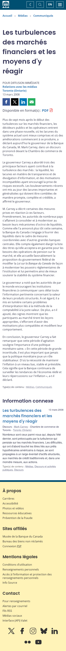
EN (50, 4)
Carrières (8, 498)
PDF (45, 110)
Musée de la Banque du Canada (23, 536)
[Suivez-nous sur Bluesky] (44, 633)
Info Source (10, 582)
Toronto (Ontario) (14, 90)
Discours (19, 469)
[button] (6, 102)
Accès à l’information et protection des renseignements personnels (27, 576)
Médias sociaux (12, 615)
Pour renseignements (16, 601)
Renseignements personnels (21, 569)
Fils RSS (7, 611)
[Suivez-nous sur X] (11, 633)
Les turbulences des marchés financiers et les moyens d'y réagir (27, 416)
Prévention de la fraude (17, 518)
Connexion (12, 546)
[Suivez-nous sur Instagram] (33, 633)
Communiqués (43, 16)
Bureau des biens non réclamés (23, 541)
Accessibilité (10, 503)
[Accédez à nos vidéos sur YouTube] (38, 644)
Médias (23, 16)
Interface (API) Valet (15, 620)
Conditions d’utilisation (17, 564)
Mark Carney (21, 426)
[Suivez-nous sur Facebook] (22, 633)
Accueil (7, 16)
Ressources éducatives (17, 513)
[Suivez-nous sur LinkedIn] (55, 633)
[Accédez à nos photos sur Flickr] (28, 644)
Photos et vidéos (13, 508)
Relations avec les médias (20, 87)
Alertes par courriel (15, 606)
